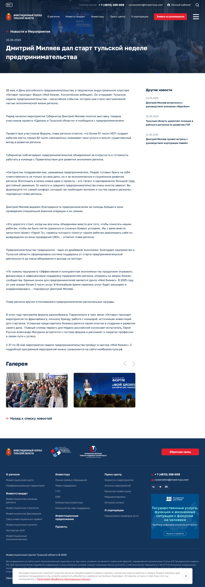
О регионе (53, 16)
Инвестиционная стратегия (22, 507)
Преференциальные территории (25, 485)
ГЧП (57, 491)
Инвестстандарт (75, 16)
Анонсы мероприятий (118, 485)
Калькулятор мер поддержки (72, 508)
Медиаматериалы (115, 496)
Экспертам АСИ (15, 530)
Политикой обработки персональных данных (63, 579)
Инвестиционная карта (20, 480)
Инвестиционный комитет (21, 524)
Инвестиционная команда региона (21, 500)
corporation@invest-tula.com (146, 4)
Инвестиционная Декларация (23, 513)
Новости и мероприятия (119, 480)
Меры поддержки (65, 485)
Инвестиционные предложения (66, 517)
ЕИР (57, 496)
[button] (124, 363)
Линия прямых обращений (71, 480)
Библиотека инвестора (69, 502)
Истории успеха (114, 502)
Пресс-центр (117, 16)
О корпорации (139, 16)
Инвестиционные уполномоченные (16, 537)
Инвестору (97, 16)
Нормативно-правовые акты (122, 515)
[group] (37, 390)
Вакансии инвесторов (118, 491)
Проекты (61, 526)
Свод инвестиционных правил (24, 519)
